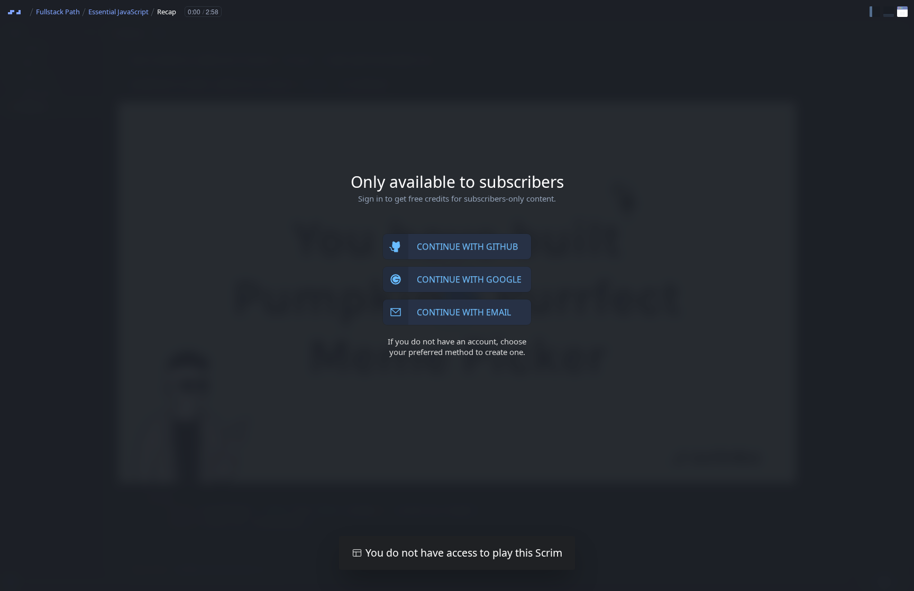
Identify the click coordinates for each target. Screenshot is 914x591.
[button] (875, 11)
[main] (457, 295)
